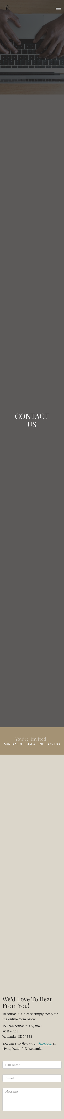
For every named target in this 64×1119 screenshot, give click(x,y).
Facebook (45, 1043)
